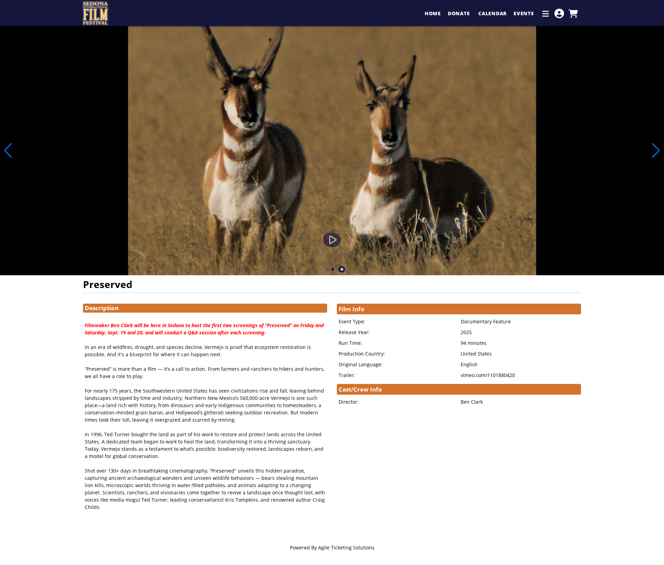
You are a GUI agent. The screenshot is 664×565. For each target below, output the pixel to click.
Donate (459, 13)
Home (433, 13)
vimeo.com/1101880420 (488, 375)
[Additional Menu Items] (546, 13)
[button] (321, 269)
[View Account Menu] (559, 13)
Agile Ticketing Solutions (346, 547)
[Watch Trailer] (332, 240)
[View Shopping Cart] (573, 13)
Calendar (492, 13)
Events (524, 13)
